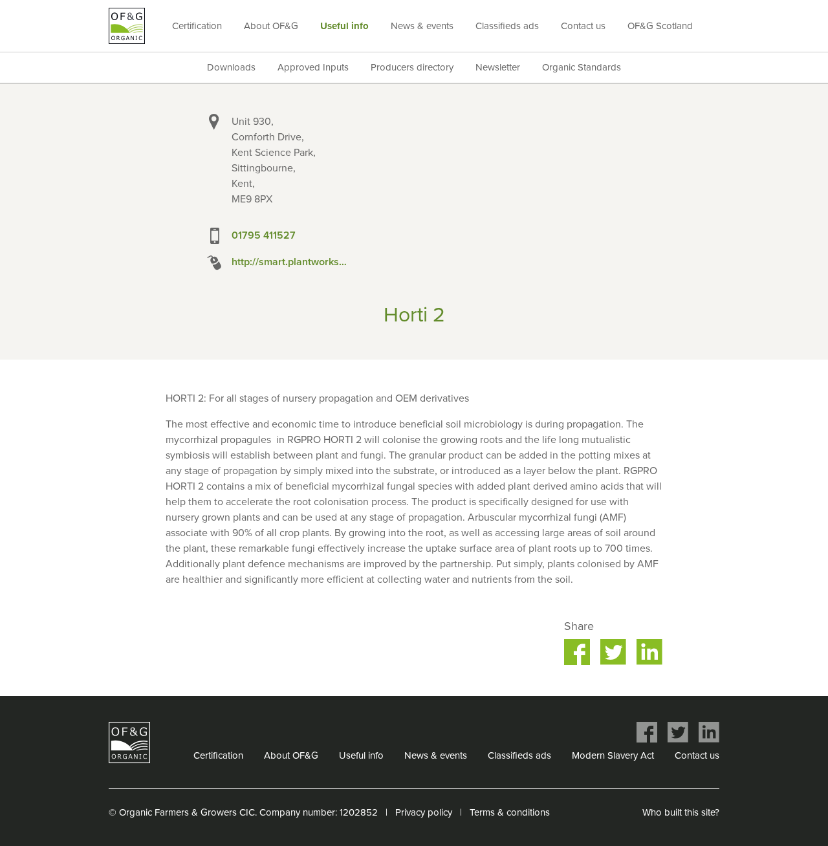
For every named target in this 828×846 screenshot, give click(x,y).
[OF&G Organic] (127, 26)
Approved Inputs (313, 67)
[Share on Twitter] (613, 652)
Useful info (344, 26)
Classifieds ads (507, 26)
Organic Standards (581, 67)
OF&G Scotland (660, 26)
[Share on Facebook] (577, 652)
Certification (197, 26)
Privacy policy (423, 812)
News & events (422, 26)
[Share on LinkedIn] (649, 652)
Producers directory (412, 67)
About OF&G (271, 26)
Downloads (231, 67)
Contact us (583, 26)
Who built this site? (680, 812)
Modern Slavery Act (613, 755)
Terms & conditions (510, 812)
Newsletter (497, 67)
